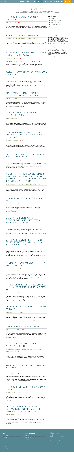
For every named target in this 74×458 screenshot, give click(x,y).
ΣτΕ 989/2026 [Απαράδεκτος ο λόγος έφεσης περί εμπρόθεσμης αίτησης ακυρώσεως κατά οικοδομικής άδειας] (57, 53)
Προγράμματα (28, 437)
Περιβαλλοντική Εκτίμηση (24, 184)
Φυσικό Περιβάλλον (33, 184)
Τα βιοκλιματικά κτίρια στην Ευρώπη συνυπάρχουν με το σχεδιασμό (26, 366)
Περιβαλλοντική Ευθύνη (55, 22)
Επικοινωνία (60, 1)
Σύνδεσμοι (46, 1)
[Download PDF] (36, 38)
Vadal (54, 441)
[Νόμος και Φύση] (1, 1)
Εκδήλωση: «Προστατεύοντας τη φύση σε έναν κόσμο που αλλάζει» (26, 73)
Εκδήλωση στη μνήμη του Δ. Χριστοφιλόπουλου (24, 326)
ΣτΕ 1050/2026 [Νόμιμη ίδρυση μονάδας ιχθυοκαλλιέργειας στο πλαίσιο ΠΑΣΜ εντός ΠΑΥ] (57, 50)
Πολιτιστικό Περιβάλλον (55, 26)
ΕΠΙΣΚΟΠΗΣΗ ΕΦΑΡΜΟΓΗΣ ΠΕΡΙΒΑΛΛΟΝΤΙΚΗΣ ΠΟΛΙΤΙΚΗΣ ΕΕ (26, 199)
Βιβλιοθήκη (28, 439)
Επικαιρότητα (6, 441)
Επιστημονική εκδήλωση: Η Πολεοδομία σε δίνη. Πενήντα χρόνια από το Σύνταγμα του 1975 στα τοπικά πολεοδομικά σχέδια (25, 242)
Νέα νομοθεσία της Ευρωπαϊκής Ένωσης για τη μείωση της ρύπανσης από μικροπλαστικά (23, 94)
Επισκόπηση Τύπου (53, 1)
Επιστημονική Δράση (29, 441)
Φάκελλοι (27, 435)
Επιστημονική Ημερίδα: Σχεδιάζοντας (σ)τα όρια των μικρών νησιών (26, 388)
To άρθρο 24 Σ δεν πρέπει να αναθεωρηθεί (22, 35)
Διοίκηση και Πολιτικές (54, 18)
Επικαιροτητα (39, 1)
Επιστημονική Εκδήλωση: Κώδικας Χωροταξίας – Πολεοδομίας (24, 18)
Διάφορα (51, 31)
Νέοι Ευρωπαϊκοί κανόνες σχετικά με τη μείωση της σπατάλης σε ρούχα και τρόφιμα (26, 155)
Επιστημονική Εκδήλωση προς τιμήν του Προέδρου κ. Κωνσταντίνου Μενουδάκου (26, 53)
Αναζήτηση (6, 448)
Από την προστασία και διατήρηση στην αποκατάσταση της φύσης (21, 344)
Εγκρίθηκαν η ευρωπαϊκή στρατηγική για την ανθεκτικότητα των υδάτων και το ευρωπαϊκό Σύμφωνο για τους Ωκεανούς (23, 220)
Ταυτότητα (22, 1)
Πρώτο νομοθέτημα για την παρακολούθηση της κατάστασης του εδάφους (25, 113)
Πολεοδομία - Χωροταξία (55, 24)
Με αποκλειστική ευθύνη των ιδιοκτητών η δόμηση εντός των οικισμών (26, 264)
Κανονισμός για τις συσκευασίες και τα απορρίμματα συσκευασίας (26, 307)
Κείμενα (27, 1)
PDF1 (20, 22)
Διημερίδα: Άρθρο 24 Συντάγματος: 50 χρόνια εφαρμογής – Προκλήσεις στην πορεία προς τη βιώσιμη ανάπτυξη (24, 134)
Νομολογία (33, 1)
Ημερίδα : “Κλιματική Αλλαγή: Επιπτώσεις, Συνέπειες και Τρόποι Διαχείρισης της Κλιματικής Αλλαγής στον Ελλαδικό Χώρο (26, 287)
